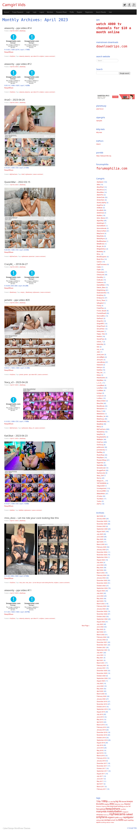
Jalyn (98, 352)
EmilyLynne (100, 298)
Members (50, 12)
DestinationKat (101, 293)
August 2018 (101, 743)
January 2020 (101, 699)
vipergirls (99, 121)
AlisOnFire (100, 195)
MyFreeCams (13, 174)
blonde (124, 801)
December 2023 (102, 580)
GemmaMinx (101, 316)
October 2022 (101, 616)
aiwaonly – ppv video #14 (18, 28)
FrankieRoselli (101, 313)
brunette (100, 803)
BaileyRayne (101, 238)
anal (109, 801)
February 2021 (101, 665)
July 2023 (100, 593)
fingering (104, 806)
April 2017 (100, 784)
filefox (122, 804)
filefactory (117, 804)
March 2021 (101, 663)
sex (102, 820)
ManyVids (100, 403)
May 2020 (100, 689)
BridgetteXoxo (101, 249)
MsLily (99, 426)
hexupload (101, 808)
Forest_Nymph (101, 311)
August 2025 (101, 531)
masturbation (114, 811)
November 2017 (102, 766)
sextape (107, 820)
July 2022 (100, 624)
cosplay (106, 804)
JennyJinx (100, 360)
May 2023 (100, 598)
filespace (98, 806)
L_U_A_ (99, 383)
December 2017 (102, 763)
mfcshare (99, 814)
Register (79, 12)
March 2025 (101, 544)
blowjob (130, 801)
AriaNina (99, 215)
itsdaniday (100, 344)
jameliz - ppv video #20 (30, 374)
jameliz (21, 374)
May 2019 (100, 719)
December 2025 (102, 521)
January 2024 (101, 578)
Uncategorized (101, 488)
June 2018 (100, 748)
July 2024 (100, 562)
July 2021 (100, 652)
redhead (98, 820)
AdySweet (100, 182)
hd (129, 806)
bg (114, 801)
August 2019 (101, 712)
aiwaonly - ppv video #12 (32, 92)
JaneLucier (100, 354)
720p (98, 801)
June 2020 (100, 686)
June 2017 (100, 779)
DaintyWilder (101, 285)
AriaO (23, 174)
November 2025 (102, 524)
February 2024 (101, 575)
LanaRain (100, 388)
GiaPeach (100, 318)
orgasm (111, 817)
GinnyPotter (100, 329)
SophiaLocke (101, 473)
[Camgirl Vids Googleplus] (134, 5)
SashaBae (100, 465)
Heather (99, 336)
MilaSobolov (101, 414)
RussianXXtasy (101, 460)
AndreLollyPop (101, 202)
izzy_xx (99, 349)
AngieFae (100, 205)
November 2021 (102, 645)
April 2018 (100, 753)
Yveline (99, 501)
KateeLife (100, 365)
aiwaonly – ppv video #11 (18, 590)
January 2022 (101, 640)
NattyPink (100, 434)
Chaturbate (100, 272)
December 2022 (102, 611)
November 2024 (102, 555)
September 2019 (102, 709)
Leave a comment (50, 56)
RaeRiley (100, 452)
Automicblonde (101, 228)
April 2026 (100, 516)
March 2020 (101, 694)
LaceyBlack (100, 385)
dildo (111, 803)
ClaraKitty (100, 277)
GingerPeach (101, 326)
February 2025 (101, 547)
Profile (72, 12)
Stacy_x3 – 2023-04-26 (16, 382)
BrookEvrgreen (101, 257)
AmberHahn (101, 200)
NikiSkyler (100, 439)
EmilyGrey (100, 295)
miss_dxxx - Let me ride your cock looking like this (39, 582)
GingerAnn (100, 321)
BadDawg (22, 31)
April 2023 (100, 601)
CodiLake (100, 280)
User (110, 12)
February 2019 (101, 727)
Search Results (101, 12)
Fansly (99, 305)
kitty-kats (99, 132)
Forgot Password (17, 12)
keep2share (113, 808)
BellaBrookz (100, 244)
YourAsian (100, 499)
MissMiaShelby (101, 421)
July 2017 (100, 776)
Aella (98, 184)
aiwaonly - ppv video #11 (32, 618)
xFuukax (99, 496)
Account (6, 12)
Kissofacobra (101, 378)
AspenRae (100, 220)
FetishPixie (100, 308)
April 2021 (100, 660)
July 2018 (100, 745)
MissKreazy (13, 292)
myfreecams (28, 174)
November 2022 (102, 614)
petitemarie (100, 447)
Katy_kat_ (100, 372)
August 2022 (101, 622)
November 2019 (102, 704)
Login (28, 12)
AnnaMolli (100, 210)
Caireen (99, 262)
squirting (130, 820)
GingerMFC (100, 323)
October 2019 (101, 707)
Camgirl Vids (13, 4)
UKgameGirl (101, 486)
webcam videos (110, 822)
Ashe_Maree (101, 218)
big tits (118, 801)
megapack (125, 812)
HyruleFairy (100, 339)
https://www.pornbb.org (103, 156)
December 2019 (102, 701)
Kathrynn (100, 367)
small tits (114, 820)
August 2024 (101, 560)
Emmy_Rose (101, 300)
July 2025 (100, 534)
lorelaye (99, 393)
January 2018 (101, 761)
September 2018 (102, 740)
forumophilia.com (111, 168)
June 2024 (100, 565)
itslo (98, 347)
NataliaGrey (100, 432)
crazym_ (22, 292)
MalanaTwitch (101, 401)
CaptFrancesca (102, 264)
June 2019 (100, 717)
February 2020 (101, 696)
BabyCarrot (100, 233)
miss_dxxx (22, 582)
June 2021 (100, 655)
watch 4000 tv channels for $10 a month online (113, 28)
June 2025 (100, 537)
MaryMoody (100, 406)
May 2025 (100, 539)
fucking (120, 806)
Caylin (99, 269)
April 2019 (100, 722)
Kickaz (99, 375)
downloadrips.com (111, 46)
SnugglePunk (101, 470)
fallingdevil (100, 303)
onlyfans (41, 56)
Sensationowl (101, 468)
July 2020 (100, 683)
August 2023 (101, 591)
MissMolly (100, 424)
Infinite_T (100, 342)
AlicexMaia (100, 192)
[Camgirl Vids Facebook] (129, 5)
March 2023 (101, 604)
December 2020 (102, 670)
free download (112, 806)
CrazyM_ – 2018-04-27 (16, 264)
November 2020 (102, 673)
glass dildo (125, 806)
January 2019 (101, 730)
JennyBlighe (101, 357)
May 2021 (100, 658)
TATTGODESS (101, 483)
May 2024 (100, 567)
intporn (98, 144)
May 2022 (100, 629)
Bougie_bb (100, 246)
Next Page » (86, 626)
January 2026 (101, 519)
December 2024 (102, 552)
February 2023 (101, 606)
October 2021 (101, 647)
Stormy (99, 478)
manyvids (101, 811)
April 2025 (100, 542)
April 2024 (100, 570)
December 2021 (102, 642)
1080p (104, 801)
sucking (103, 822)
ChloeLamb (100, 275)
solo (120, 819)
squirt (125, 820)
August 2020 (101, 681)
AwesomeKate (101, 231)
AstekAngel (100, 223)
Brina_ (99, 254)
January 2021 (101, 668)
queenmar (31, 256)
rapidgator (128, 817)
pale (117, 817)
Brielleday (100, 251)
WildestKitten (101, 493)
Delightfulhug (101, 290)
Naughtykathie (101, 437)
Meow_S (99, 411)
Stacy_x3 (31, 428)
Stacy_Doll (100, 475)
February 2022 (101, 637)
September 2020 (102, 678)
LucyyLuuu (100, 396)
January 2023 (101, 609)
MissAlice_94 (101, 416)
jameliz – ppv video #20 (17, 300)
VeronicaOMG (101, 491)
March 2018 (101, 755)
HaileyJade (100, 331)
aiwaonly (21, 56)
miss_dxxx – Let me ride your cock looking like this (31, 517)
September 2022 (102, 619)
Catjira (99, 267)
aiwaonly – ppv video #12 (18, 63)
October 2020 (101, 676)
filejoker (127, 804)
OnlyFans (12, 56)
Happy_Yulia (101, 334)
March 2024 (101, 573)
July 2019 (100, 714)
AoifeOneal (100, 213)
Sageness (100, 463)
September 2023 (102, 588)
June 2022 (100, 627)
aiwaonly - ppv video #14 (32, 56)
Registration (89, 12)
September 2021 (102, 650)
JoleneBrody (101, 362)
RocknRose (100, 455)
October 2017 (101, 768)
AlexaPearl (100, 187)
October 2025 (101, 526)
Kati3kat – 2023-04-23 (16, 435)
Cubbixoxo (100, 282)
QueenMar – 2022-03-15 (17, 182)
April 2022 (100, 632)
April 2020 (100, 691)
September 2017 (102, 771)
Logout (41, 12)
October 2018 (101, 737)
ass (112, 801)
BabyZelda (100, 236)
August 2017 (101, 774)
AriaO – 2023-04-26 (14, 99)
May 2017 (100, 781)
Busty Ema (100, 259)
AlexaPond (100, 190)
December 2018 (102, 732)
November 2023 (102, 583)
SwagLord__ (101, 481)
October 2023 (101, 586)
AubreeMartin (101, 226)
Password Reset (61, 12)
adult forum (100, 109)
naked (129, 814)
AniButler (100, 208)
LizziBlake (100, 390)
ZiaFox (99, 504)
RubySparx (100, 457)
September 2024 (102, 557)
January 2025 (101, 549)
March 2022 (101, 634)
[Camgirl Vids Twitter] (125, 5)
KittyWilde (100, 380)
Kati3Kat (12, 510)
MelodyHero (101, 408)
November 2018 (102, 735)
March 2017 (101, 786)
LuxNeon (100, 398)
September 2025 (102, 529)
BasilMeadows (101, 241)
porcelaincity (101, 450)
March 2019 (101, 725)
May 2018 (100, 750)
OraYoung (100, 445)
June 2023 (100, 596)
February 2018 (101, 758)
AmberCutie (100, 197)
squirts (98, 822)
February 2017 (101, 789)
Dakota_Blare (101, 287)
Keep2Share (8, 52)
